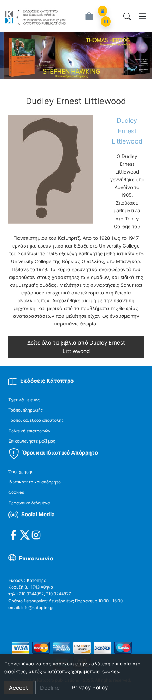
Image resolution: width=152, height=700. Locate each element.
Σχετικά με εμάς (24, 399)
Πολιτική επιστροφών (29, 430)
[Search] (127, 16)
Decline (50, 687)
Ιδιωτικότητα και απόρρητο (34, 482)
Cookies (16, 492)
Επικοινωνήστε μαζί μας (31, 441)
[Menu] (142, 16)
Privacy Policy (90, 687)
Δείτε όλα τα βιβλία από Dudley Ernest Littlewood (76, 346)
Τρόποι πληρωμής (25, 410)
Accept (18, 687)
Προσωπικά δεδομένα (29, 502)
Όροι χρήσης (20, 471)
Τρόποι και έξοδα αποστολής (36, 420)
